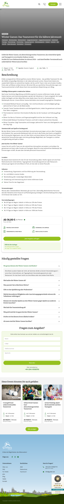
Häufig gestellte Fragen (12, 246)
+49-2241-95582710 (51, 467)
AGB (21, 467)
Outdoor (48, 42)
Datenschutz (23, 469)
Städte (4, 479)
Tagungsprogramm (29, 42)
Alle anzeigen (32, 429)
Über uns (5, 467)
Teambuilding (20, 42)
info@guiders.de (50, 472)
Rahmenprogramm (39, 42)
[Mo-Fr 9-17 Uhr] (44, 4)
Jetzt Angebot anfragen (32, 239)
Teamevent (5, 40)
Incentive (53, 42)
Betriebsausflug (12, 40)
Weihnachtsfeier (22, 40)
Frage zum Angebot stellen (13, 248)
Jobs (3, 474)
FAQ (3, 469)
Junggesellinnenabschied (44, 40)
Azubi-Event (55, 40)
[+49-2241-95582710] (43, 467)
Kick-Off (4, 44)
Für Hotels (5, 472)
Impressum (23, 472)
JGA (58, 42)
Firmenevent (28, 44)
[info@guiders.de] (43, 471)
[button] (4, 404)
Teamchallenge (11, 42)
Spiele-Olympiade (12, 44)
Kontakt (4, 481)
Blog (3, 476)
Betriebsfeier (20, 44)
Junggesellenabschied (32, 40)
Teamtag (4, 42)
